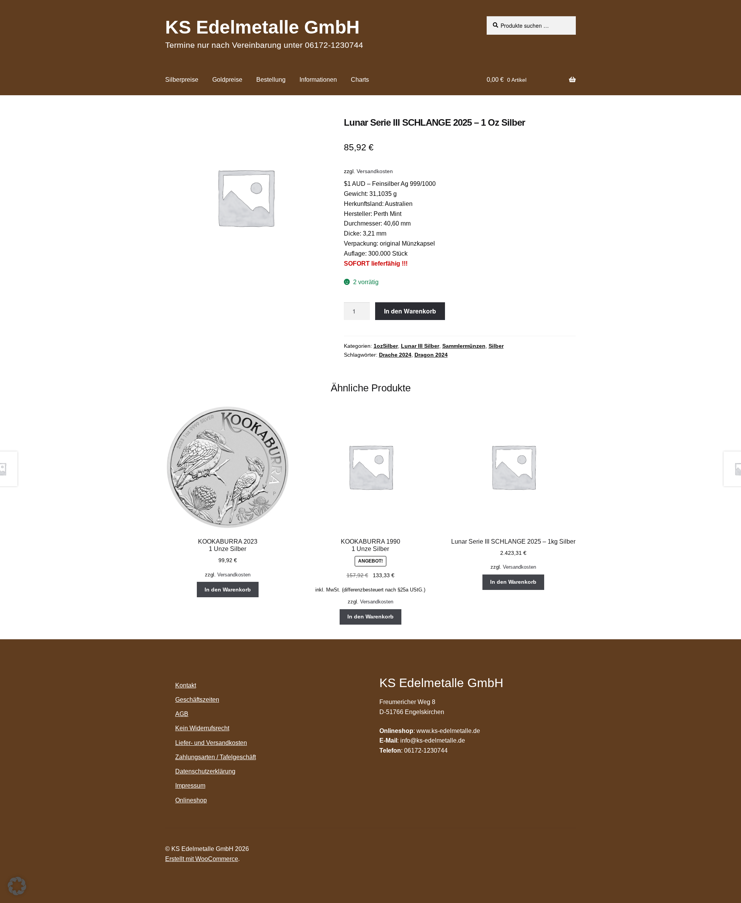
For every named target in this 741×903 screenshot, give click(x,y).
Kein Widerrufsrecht (202, 728)
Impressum (190, 785)
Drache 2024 (395, 355)
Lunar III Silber (420, 346)
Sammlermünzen (464, 346)
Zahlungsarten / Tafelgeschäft (215, 757)
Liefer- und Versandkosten (211, 743)
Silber (496, 346)
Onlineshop (191, 800)
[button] (17, 886)
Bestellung (271, 79)
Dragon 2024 (431, 355)
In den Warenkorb (410, 311)
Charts (360, 79)
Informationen (318, 79)
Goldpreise (227, 79)
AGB (181, 714)
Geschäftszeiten (197, 699)
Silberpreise (181, 79)
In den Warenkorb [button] (228, 589)
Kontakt (185, 685)
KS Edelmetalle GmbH (262, 27)
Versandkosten (375, 171)
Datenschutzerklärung (205, 771)
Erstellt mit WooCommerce (201, 859)
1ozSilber (386, 346)
